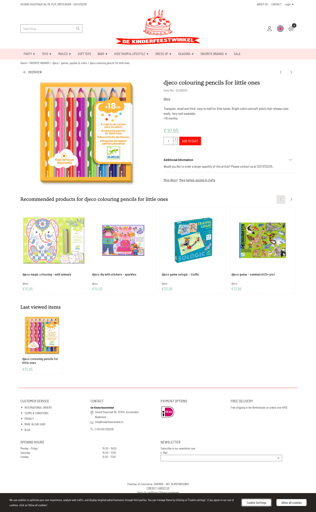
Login (288, 4)
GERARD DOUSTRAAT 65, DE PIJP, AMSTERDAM (45, 4)
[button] (269, 28)
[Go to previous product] (280, 72)
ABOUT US (262, 4)
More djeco (170, 180)
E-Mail (164, 452)
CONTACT (276, 4)
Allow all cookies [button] (291, 502)
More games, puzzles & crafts (197, 180)
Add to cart (190, 141)
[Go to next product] (291, 72)
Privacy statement (169, 492)
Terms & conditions (147, 492)
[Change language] (280, 28)
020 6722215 (80, 4)
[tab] (230, 160)
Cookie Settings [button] (256, 502)
